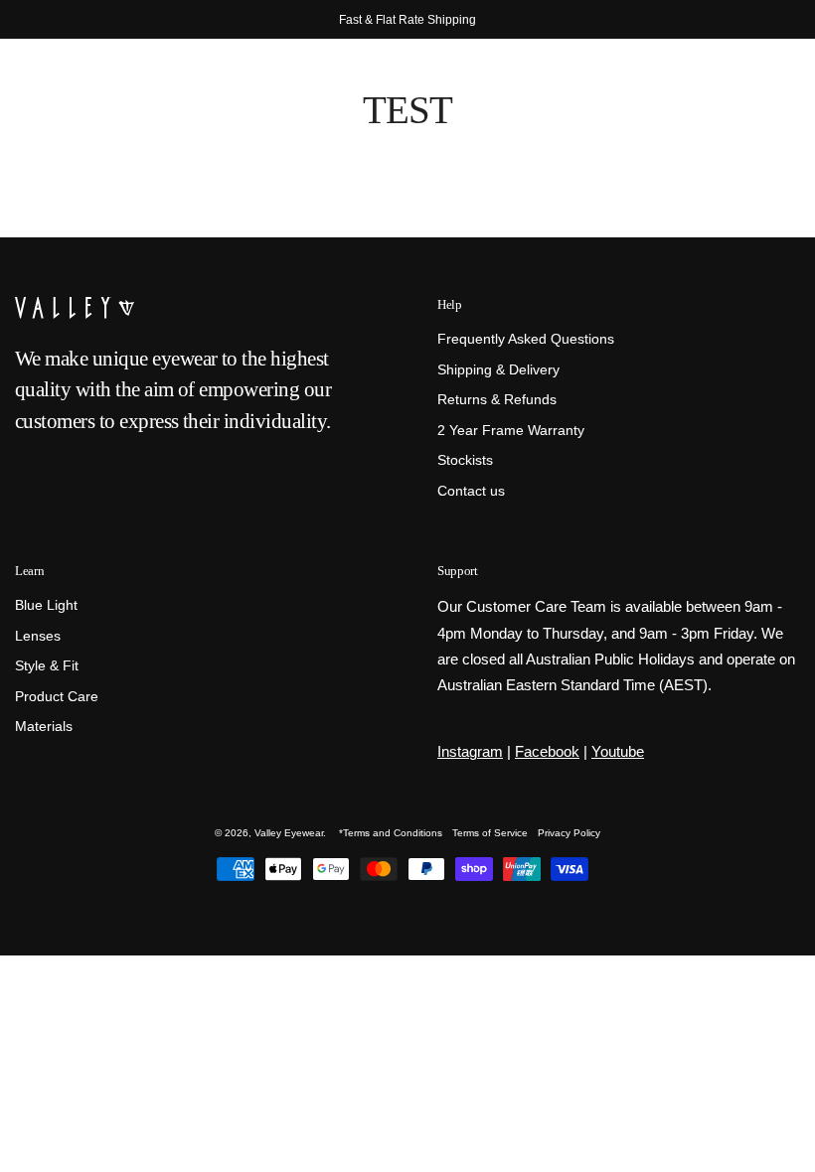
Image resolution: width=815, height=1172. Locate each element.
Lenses (38, 636)
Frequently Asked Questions (525, 339)
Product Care (56, 696)
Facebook (547, 751)
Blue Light (46, 605)
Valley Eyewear (288, 832)
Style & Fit (47, 666)
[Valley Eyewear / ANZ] (99, 89)
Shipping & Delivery (498, 370)
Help (449, 304)
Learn (29, 570)
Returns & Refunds (497, 399)
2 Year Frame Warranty (510, 430)
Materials (44, 727)
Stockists (465, 461)
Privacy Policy (569, 832)
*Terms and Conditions (390, 832)
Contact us (471, 491)
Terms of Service (490, 832)
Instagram (470, 751)
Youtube (617, 751)
